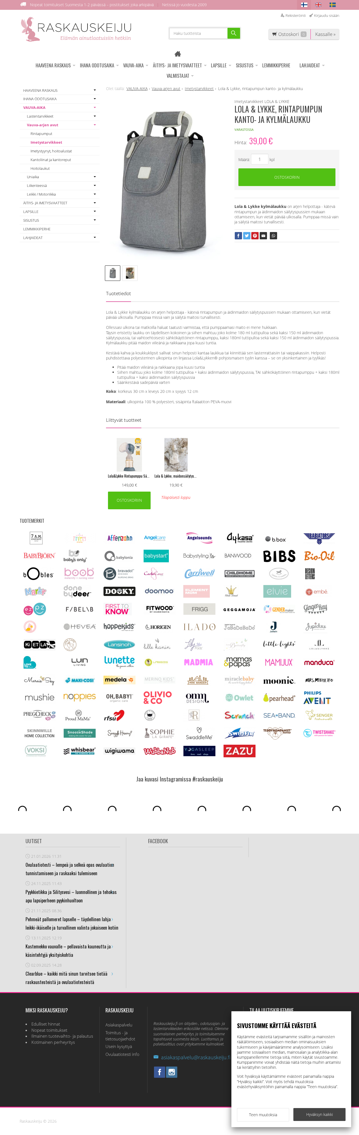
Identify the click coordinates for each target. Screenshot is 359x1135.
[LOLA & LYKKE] (319, 648)
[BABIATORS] (319, 542)
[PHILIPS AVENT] (317, 702)
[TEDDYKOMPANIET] (277, 738)
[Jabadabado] (240, 628)
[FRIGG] (199, 613)
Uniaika (33, 176)
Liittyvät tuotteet (123, 420)
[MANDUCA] (319, 664)
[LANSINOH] (119, 648)
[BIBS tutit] (279, 560)
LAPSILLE (219, 65)
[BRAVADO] (118, 578)
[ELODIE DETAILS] (231, 596)
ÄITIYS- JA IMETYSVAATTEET (177, 65)
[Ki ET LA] (40, 649)
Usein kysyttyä (118, 1046)
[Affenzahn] (119, 542)
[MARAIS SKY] (40, 684)
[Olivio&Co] (158, 702)
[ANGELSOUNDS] (199, 542)
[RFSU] (114, 720)
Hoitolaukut (40, 168)
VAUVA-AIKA (133, 65)
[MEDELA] (119, 682)
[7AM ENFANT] (36, 542)
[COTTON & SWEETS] (278, 578)
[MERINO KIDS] (160, 682)
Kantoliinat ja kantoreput (51, 159)
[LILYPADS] (193, 649)
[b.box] (277, 543)
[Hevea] (80, 628)
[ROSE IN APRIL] (150, 720)
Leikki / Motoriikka (41, 194)
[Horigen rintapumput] (158, 631)
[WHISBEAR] (80, 753)
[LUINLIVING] (80, 664)
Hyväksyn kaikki (319, 1114)
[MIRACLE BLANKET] (240, 684)
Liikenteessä (37, 185)
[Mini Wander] (197, 684)
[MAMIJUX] (279, 665)
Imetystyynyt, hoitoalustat (51, 150)
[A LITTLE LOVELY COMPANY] (80, 542)
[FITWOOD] (160, 613)
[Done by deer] (77, 596)
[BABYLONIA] (118, 560)
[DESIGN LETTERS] (309, 578)
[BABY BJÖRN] (40, 557)
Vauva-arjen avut (42, 124)
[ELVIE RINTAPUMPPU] (277, 596)
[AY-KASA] (239, 542)
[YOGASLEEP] (199, 754)
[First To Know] (117, 613)
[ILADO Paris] (199, 628)
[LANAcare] (70, 649)
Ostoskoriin (287, 177)
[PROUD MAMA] (77, 720)
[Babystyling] (199, 558)
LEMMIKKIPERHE (276, 65)
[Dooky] (119, 594)
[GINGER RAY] (315, 613)
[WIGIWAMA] (119, 753)
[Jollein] (273, 631)
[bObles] (39, 578)
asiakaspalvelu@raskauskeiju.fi (195, 1057)
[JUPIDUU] (315, 631)
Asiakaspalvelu (118, 1025)
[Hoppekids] (119, 629)
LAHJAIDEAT (310, 65)
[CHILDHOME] (240, 576)
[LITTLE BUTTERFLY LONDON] (236, 649)
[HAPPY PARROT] (30, 631)
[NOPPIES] (80, 700)
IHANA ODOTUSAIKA (97, 65)
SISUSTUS (244, 65)
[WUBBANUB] (160, 753)
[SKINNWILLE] (40, 738)
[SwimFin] (240, 737)
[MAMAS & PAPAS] (238, 667)
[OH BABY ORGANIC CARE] (118, 702)
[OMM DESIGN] (196, 702)
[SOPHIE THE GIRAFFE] (160, 737)
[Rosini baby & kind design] (194, 720)
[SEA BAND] (279, 716)
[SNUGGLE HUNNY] (119, 736)
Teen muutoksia (263, 1114)
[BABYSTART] (156, 560)
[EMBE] (317, 596)
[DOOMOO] (160, 594)
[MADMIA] (199, 664)
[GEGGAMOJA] (240, 609)
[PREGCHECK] (40, 719)
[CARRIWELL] (199, 577)
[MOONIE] (279, 682)
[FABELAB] (80, 611)
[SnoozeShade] (80, 736)
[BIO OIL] (319, 559)
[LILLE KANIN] (157, 649)
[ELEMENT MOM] (196, 596)
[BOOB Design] (79, 578)
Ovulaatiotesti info (122, 1054)
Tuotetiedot (118, 293)
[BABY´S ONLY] (75, 560)
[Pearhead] (279, 700)
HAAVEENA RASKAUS (53, 65)
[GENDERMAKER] (279, 611)
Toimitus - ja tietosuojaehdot (120, 1036)
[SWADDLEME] (199, 737)
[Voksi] (36, 755)
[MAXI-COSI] (80, 683)
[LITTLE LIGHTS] (279, 647)
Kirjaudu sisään (326, 15)
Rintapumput (41, 133)
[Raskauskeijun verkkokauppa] (179, 54)
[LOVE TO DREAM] (30, 667)
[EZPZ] (35, 613)
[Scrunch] (240, 719)
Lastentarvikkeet (40, 116)
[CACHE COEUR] (154, 578)
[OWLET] (240, 701)
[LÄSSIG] (156, 667)
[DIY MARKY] (36, 596)
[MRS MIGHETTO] (319, 684)
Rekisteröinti (296, 15)
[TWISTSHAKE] (319, 736)
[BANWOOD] (238, 560)
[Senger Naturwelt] (319, 720)
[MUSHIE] (40, 702)
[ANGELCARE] (155, 542)
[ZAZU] (240, 755)
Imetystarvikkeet (46, 142)
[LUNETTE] (119, 667)
